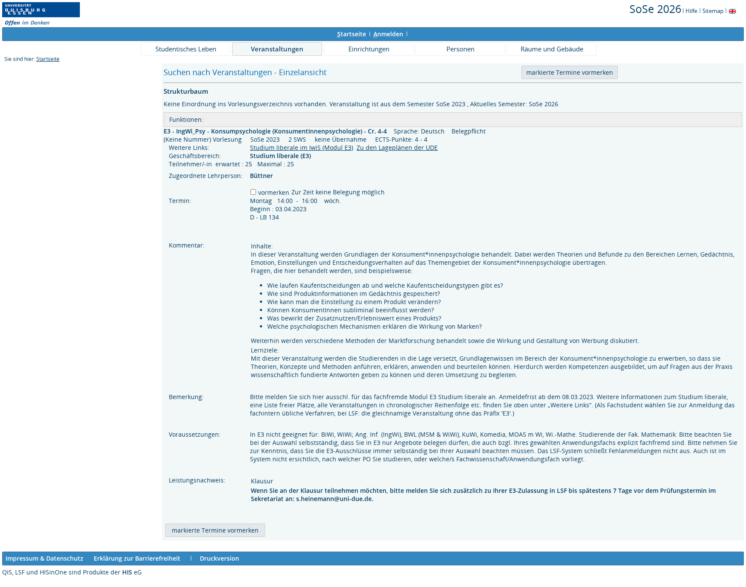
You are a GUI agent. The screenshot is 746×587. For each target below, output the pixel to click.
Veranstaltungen (277, 48)
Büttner (261, 175)
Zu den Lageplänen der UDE (397, 147)
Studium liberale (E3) (281, 156)
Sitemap (713, 11)
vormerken (273, 192)
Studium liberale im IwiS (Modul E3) (301, 147)
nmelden (388, 34)
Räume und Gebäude (552, 48)
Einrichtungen (368, 48)
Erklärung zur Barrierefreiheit (137, 558)
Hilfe (691, 11)
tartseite (351, 34)
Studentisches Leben (185, 48)
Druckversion (219, 558)
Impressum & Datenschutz (44, 558)
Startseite (48, 59)
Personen (460, 48)
